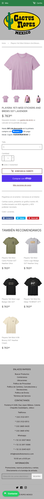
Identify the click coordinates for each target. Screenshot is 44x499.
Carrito (39, 3)
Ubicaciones (22, 380)
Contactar (12, 493)
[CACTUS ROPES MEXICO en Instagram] (25, 488)
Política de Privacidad (22, 383)
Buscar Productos (22, 374)
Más (6, 3)
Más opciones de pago (22, 185)
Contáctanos (22, 377)
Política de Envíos (22, 393)
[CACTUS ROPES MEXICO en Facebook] (21, 488)
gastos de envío (26, 120)
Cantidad (5, 153)
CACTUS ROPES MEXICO (23, 495)
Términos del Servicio (22, 396)
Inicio (4, 43)
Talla (4, 142)
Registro (37, 476)
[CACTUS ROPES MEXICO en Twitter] (17, 488)
